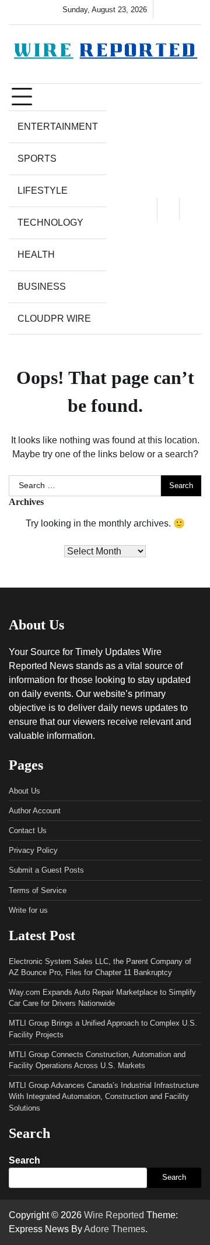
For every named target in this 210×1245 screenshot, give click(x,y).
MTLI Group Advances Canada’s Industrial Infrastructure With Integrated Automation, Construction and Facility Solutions (104, 1096)
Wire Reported (114, 1215)
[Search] (190, 209)
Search (24, 1160)
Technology (50, 222)
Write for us (28, 910)
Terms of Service (37, 890)
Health (36, 254)
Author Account (35, 810)
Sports (37, 158)
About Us (24, 791)
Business (42, 286)
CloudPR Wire (54, 318)
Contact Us (28, 830)
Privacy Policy (33, 850)
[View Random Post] (168, 209)
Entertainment (58, 126)
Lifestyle (43, 190)
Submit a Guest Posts (46, 870)
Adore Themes (114, 1229)
